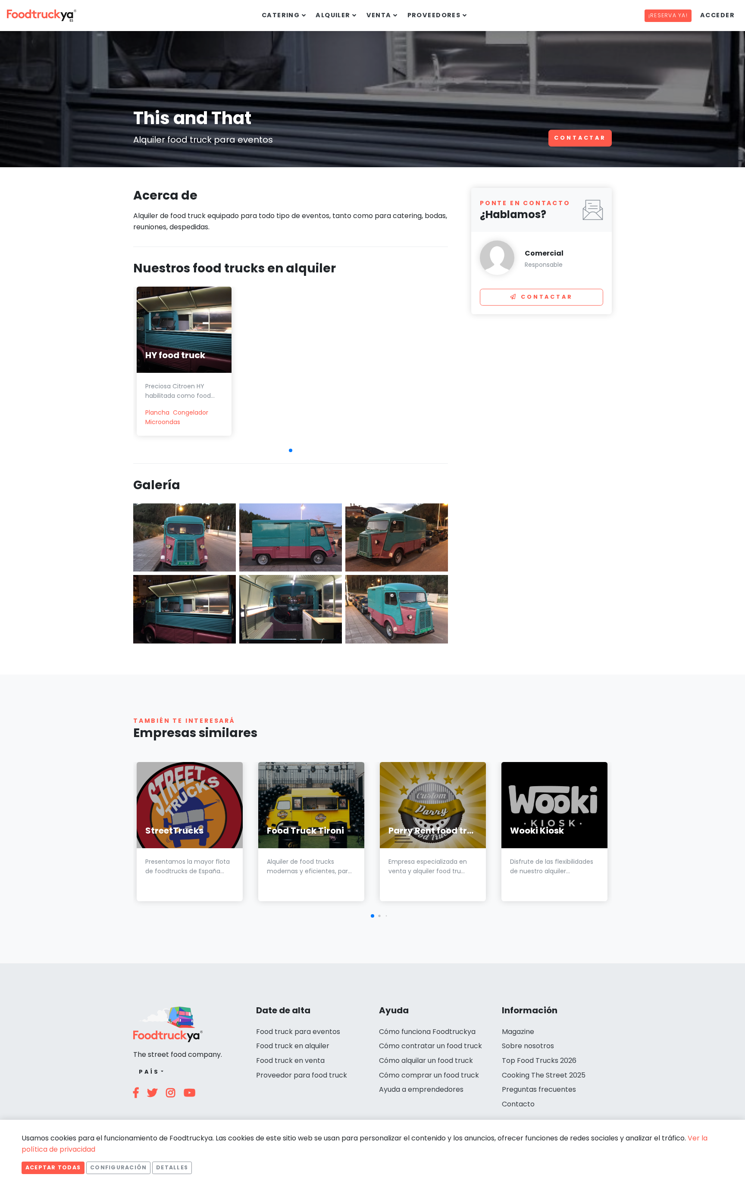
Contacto (518, 1104)
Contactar (580, 137)
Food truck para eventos (298, 1032)
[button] (290, 450)
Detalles (172, 1167)
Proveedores (434, 15)
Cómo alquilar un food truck (426, 1060)
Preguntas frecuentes (539, 1089)
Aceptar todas (53, 1167)
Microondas (162, 422)
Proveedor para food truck (301, 1075)
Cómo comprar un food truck (429, 1075)
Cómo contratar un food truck (430, 1046)
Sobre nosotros (528, 1046)
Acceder (717, 15)
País (149, 1071)
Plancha (157, 412)
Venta (378, 15)
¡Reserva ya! (668, 15)
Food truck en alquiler (292, 1046)
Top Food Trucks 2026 (539, 1060)
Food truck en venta (290, 1060)
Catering (281, 15)
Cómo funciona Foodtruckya (427, 1032)
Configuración (118, 1167)
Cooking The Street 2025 (543, 1075)
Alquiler (333, 15)
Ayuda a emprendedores (421, 1089)
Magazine (518, 1032)
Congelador (190, 412)
